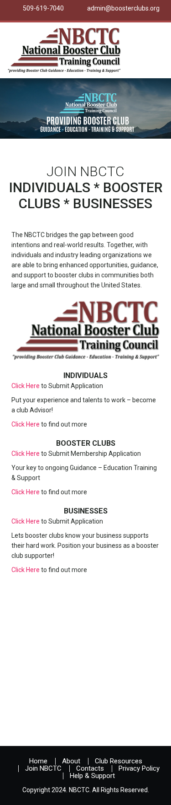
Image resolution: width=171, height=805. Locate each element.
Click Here (25, 385)
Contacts (90, 768)
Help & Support (92, 776)
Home (38, 761)
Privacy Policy (139, 768)
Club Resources (118, 761)
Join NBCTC (43, 768)
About (71, 761)
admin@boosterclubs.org (123, 8)
